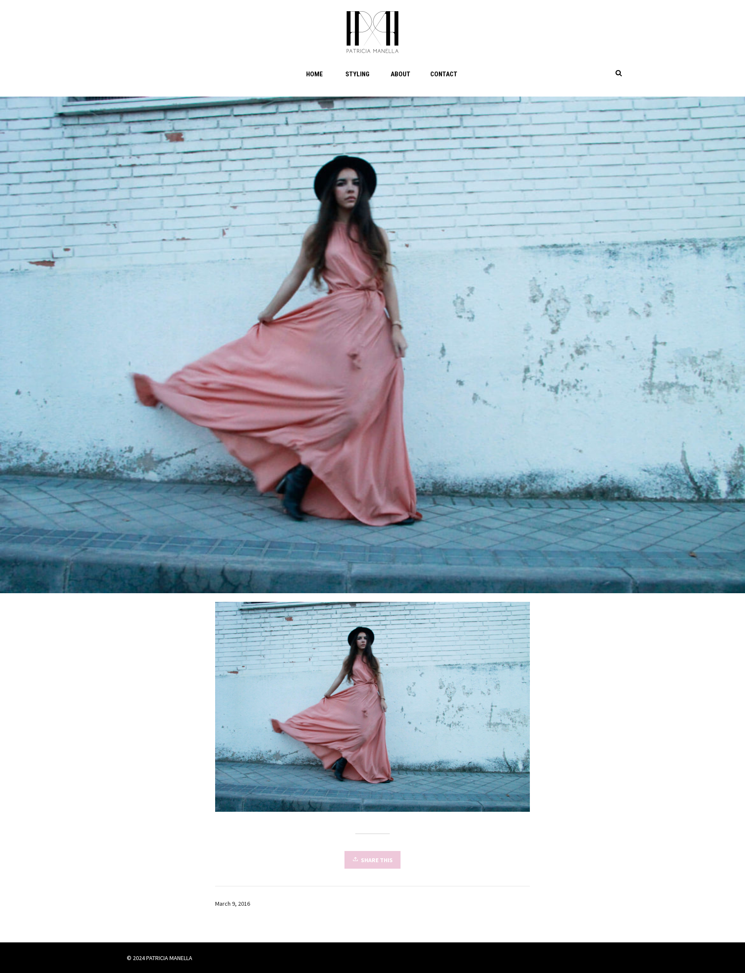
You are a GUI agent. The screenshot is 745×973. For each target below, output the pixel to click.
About (400, 74)
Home (314, 74)
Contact (443, 74)
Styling (357, 74)
